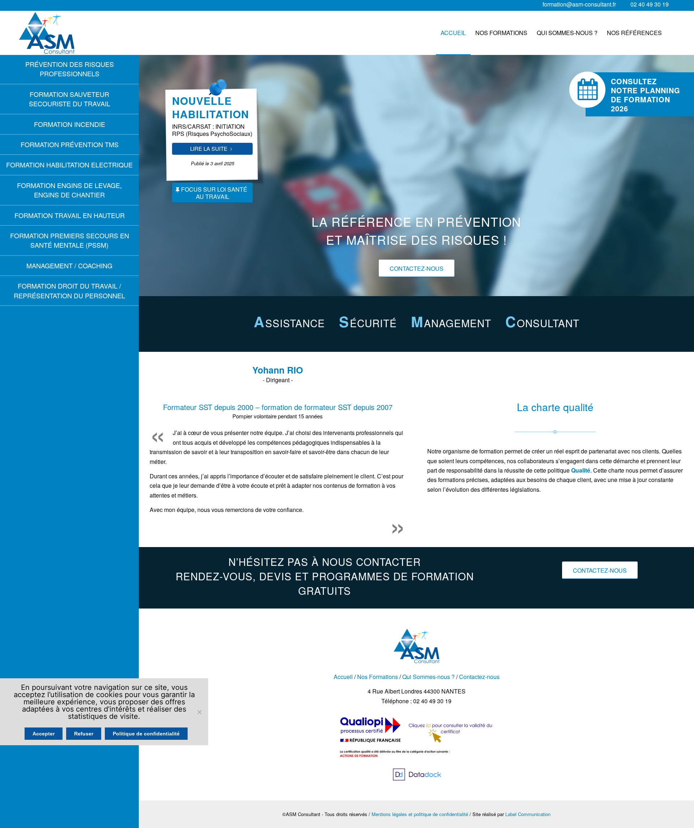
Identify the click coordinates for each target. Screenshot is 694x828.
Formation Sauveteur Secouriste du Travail (69, 98)
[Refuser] (199, 712)
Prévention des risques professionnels (69, 68)
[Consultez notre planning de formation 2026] (587, 90)
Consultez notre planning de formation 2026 (645, 95)
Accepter (44, 734)
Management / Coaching (69, 265)
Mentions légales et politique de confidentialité (420, 814)
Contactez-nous (479, 677)
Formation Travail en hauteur (69, 215)
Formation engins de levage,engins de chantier (69, 189)
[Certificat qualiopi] (416, 761)
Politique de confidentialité (146, 734)
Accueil (343, 677)
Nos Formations (377, 677)
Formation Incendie (69, 124)
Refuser (83, 734)
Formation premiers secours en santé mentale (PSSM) (69, 240)
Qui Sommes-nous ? (428, 677)
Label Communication (528, 814)
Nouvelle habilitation (210, 107)
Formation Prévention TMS (70, 144)
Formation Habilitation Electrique (69, 164)
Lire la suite (208, 148)
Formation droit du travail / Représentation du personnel (69, 290)
